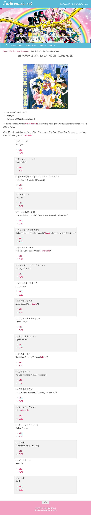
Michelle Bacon (50, 508)
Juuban (48, 233)
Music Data (30, 45)
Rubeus (43, 357)
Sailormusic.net (17, 3)
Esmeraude (45, 250)
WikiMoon (28, 135)
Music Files (16, 45)
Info (51, 45)
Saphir (34, 304)
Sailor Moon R (31, 123)
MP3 (20, 149)
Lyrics (42, 45)
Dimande (25, 410)
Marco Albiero (50, 510)
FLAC (21, 153)
